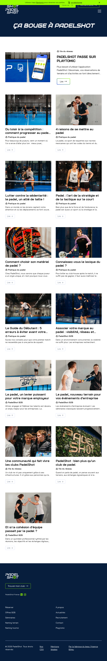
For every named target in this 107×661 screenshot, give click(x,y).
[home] (12, 11)
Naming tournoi (12, 628)
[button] (99, 11)
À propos (60, 607)
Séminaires (10, 617)
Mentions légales (55, 648)
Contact (59, 623)
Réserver (9, 607)
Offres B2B (10, 612)
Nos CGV (42, 648)
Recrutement (62, 617)
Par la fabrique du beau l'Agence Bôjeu (83, 648)
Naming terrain (11, 623)
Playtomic (40, 2)
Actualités (60, 612)
